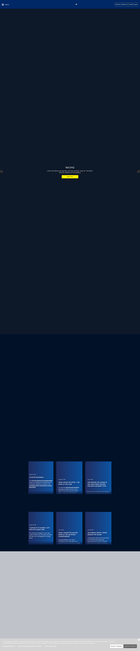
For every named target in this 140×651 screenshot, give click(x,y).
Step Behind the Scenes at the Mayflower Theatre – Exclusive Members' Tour (97, 484)
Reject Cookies (116, 646)
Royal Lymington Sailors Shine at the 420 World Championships (68, 534)
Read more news (70, 556)
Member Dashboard (121, 4)
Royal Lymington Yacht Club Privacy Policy (30, 646)
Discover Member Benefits (38, 359)
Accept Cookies (130, 646)
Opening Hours (9, 388)
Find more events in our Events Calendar (70, 505)
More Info (70, 177)
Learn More (78, 426)
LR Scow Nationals (36, 477)
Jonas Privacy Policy (50, 646)
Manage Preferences (9, 646)
